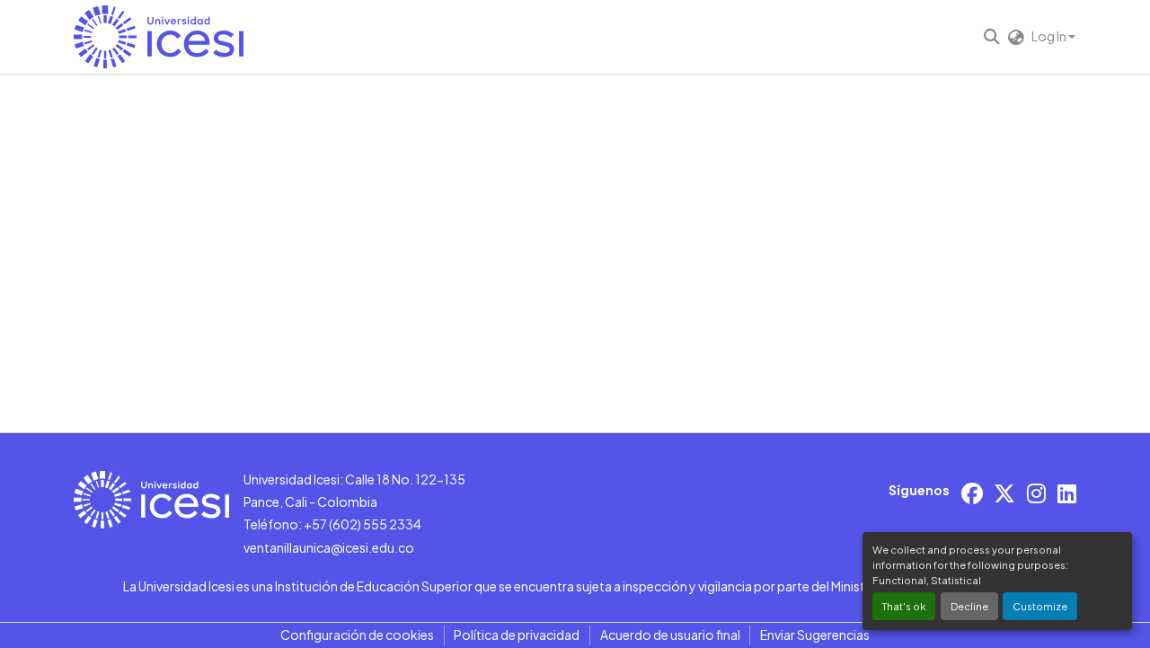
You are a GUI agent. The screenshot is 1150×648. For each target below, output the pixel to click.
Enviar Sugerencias (815, 634)
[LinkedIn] (1066, 493)
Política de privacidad (516, 634)
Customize (1040, 605)
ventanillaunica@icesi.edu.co (328, 547)
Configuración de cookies (357, 634)
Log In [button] (1049, 36)
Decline (969, 605)
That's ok (903, 605)
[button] (158, 36)
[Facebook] (972, 493)
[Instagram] (1036, 493)
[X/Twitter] (1004, 493)
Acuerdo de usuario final (670, 634)
